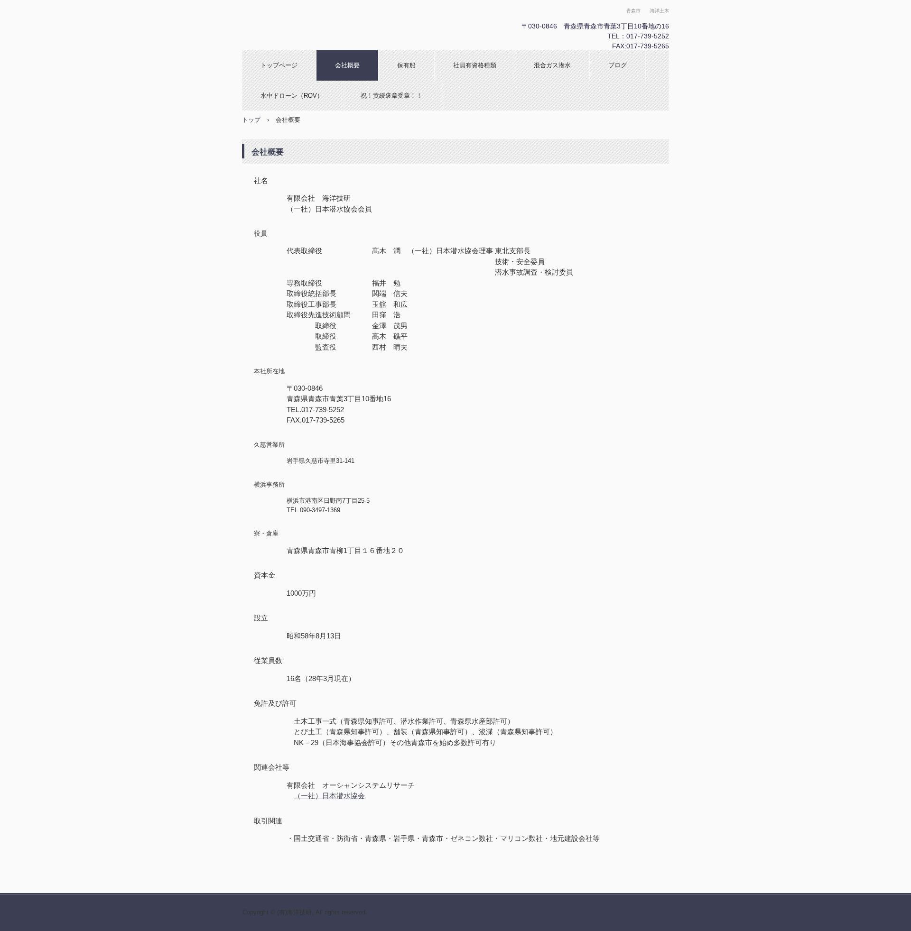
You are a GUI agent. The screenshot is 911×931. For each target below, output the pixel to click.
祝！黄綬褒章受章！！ (391, 95)
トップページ (278, 65)
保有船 (406, 65)
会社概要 (347, 65)
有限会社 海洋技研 (344, 25)
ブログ (617, 65)
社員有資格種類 (474, 65)
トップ (251, 119)
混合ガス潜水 (552, 65)
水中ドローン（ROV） (291, 95)
